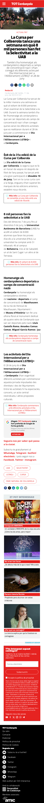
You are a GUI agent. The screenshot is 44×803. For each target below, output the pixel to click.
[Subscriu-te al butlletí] (7, 717)
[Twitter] (13, 717)
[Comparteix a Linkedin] (20, 85)
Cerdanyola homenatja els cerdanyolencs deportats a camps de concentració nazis (22, 338)
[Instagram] (17, 717)
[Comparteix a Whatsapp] (24, 85)
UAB (8, 467)
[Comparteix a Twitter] (15, 85)
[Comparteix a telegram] (28, 85)
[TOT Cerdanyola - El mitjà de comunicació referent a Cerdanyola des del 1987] (22, 3)
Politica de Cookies (10, 744)
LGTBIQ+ (10, 474)
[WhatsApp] (20, 717)
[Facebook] (10, 717)
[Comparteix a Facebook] (11, 85)
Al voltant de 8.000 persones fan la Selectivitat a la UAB (22, 263)
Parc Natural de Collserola (20, 481)
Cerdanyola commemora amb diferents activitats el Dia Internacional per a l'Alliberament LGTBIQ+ (23, 409)
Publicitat (6, 738)
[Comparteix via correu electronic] (32, 85)
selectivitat (22, 467)
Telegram (21, 452)
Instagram (30, 459)
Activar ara (16, 434)
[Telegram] (24, 717)
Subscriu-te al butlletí (17, 752)
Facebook (9, 459)
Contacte (6, 734)
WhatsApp (9, 452)
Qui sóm (5, 731)
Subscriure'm (22, 672)
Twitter (19, 459)
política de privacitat (25, 677)
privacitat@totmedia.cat (13, 708)
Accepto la (21, 678)
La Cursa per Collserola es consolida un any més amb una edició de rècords (22, 198)
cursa (23, 474)
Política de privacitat (11, 741)
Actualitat (21, 32)
